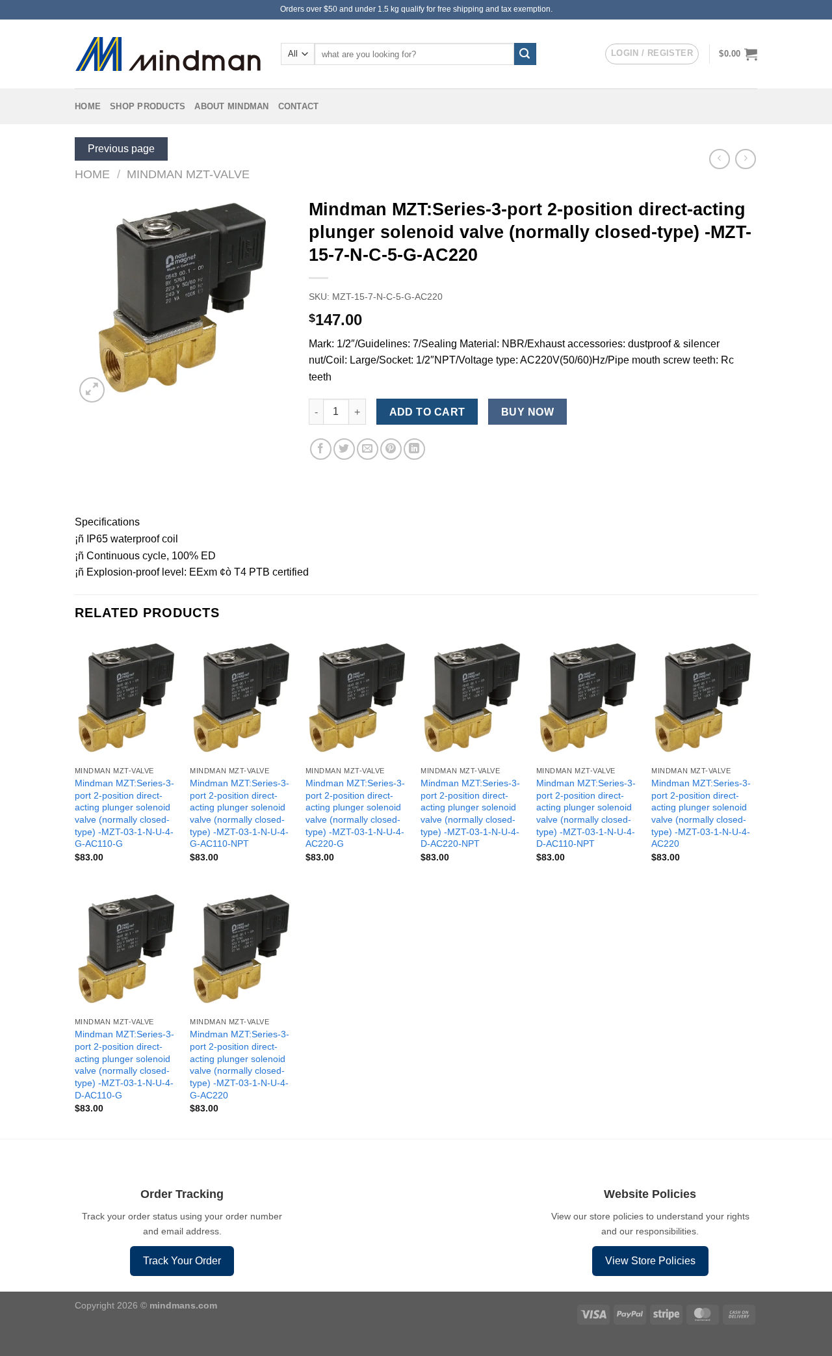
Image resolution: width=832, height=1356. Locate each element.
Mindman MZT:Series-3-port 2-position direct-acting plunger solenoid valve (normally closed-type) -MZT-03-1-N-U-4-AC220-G (355, 813)
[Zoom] (92, 390)
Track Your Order (182, 1260)
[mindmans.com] (168, 54)
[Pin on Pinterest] (391, 449)
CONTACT (298, 106)
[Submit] (525, 54)
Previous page (121, 148)
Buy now (527, 412)
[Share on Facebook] (321, 449)
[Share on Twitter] (344, 449)
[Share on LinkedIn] (414, 449)
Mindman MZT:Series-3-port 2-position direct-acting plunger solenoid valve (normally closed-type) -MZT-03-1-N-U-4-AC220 (701, 813)
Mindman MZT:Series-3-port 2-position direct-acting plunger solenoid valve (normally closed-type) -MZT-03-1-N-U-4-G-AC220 (239, 1064)
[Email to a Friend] (367, 449)
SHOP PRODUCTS (147, 106)
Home (88, 106)
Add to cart (427, 412)
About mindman (231, 106)
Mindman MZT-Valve (188, 174)
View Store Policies (650, 1260)
